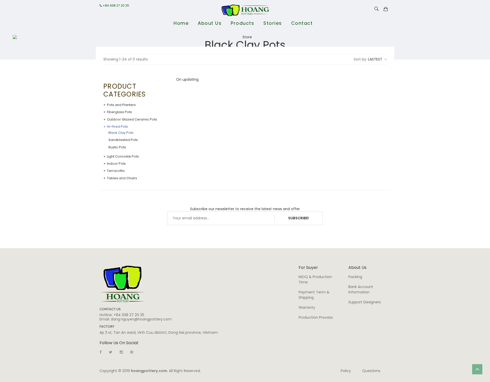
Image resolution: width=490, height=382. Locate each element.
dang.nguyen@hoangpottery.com (141, 319)
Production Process (316, 317)
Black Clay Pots (120, 133)
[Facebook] (101, 352)
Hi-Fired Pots (117, 127)
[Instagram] (121, 352)
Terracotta (116, 171)
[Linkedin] (131, 352)
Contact (302, 23)
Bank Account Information (360, 289)
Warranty (307, 307)
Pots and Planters (121, 105)
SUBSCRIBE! (298, 218)
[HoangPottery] (123, 283)
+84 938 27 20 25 (116, 6)
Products (242, 23)
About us (210, 23)
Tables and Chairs (122, 178)
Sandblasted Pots (123, 140)
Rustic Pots (117, 147)
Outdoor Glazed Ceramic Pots (132, 119)
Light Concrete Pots (123, 156)
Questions (371, 370)
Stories (272, 23)
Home (181, 23)
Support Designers (364, 302)
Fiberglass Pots (119, 112)
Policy (346, 370)
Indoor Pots (116, 164)
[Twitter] (110, 352)
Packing (355, 276)
